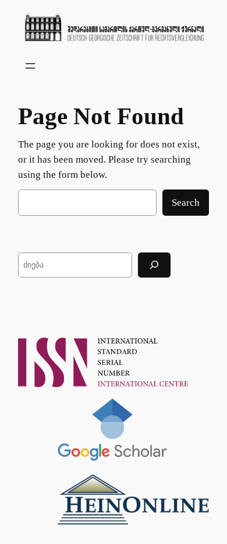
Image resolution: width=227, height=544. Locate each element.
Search (186, 202)
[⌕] (154, 265)
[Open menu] (30, 66)
